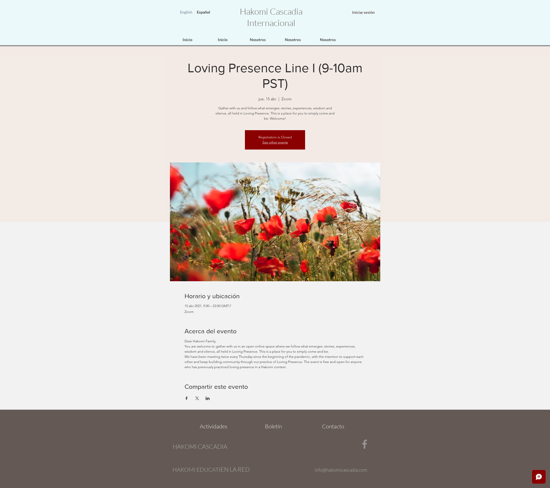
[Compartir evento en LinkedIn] (208, 398)
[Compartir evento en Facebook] (187, 398)
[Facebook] (365, 444)
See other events (275, 142)
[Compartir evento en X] (197, 398)
